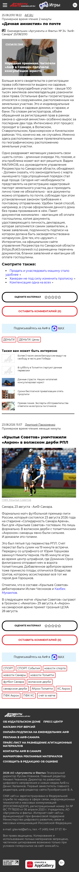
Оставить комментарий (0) (39, 311)
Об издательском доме (21, 721)
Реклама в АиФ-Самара (21, 737)
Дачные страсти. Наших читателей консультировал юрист (37, 381)
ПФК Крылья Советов (16, 500)
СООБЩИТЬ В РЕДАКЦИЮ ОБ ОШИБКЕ (30, 761)
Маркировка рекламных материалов (32, 756)
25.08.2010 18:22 (12, 15)
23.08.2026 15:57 (12, 424)
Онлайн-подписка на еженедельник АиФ (36, 732)
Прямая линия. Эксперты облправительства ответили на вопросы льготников (43, 404)
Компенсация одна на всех (30, 282)
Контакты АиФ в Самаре (22, 751)
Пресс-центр (53, 721)
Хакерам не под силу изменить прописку (41, 278)
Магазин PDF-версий (19, 727)
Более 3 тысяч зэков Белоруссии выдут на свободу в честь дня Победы (42, 357)
